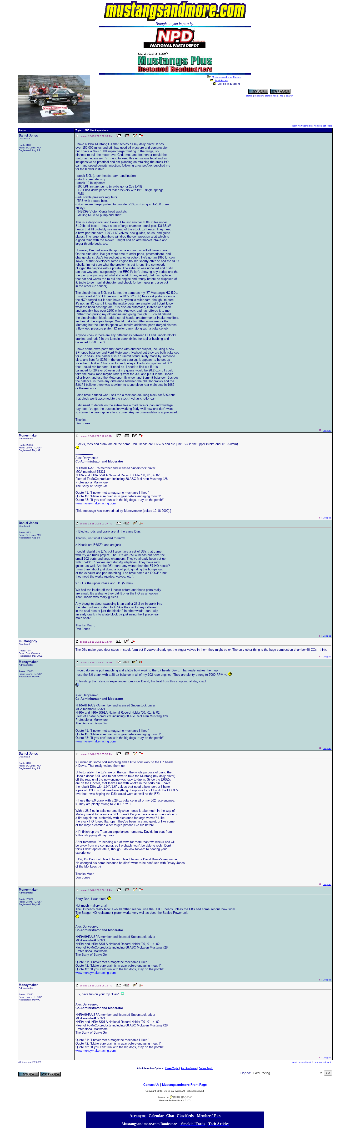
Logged (327, 430)
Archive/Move (189, 1068)
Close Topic (172, 1068)
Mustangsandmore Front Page (184, 1084)
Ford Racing (221, 80)
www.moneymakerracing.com (95, 503)
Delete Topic (206, 1068)
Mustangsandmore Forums (226, 77)
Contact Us (151, 1084)
